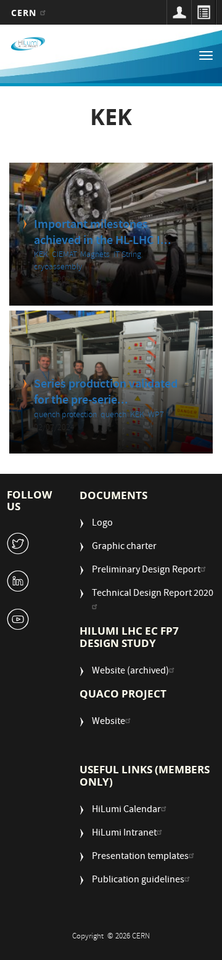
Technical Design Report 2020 (152, 594)
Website (108, 722)
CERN (25, 12)
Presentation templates (140, 857)
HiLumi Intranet (124, 834)
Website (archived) (130, 672)
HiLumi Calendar (126, 810)
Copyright (88, 937)
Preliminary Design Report (146, 571)
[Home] (28, 44)
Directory (203, 12)
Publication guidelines (138, 881)
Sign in (178, 12)
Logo (102, 524)
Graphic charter (124, 547)
